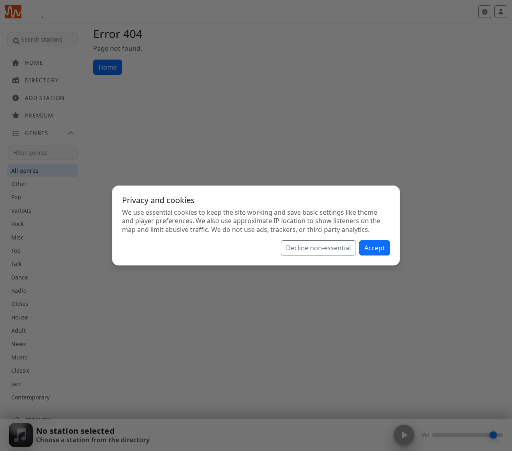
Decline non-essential (318, 247)
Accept (374, 247)
